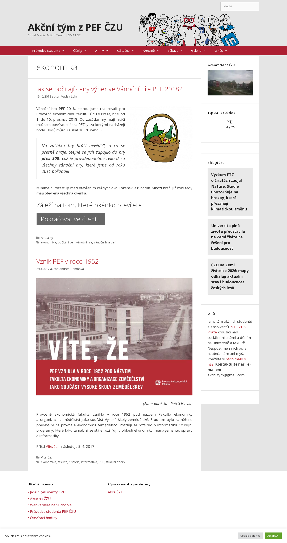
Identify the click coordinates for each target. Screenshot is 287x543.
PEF (101, 462)
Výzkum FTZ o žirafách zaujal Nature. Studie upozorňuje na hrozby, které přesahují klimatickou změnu (229, 191)
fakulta (62, 462)
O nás (219, 50)
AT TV (99, 50)
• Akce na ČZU (39, 498)
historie (74, 462)
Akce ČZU (116, 492)
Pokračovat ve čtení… (71, 219)
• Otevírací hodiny (42, 517)
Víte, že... (47, 457)
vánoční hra (84, 242)
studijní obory (115, 462)
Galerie (196, 50)
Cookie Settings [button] (250, 536)
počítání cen (66, 242)
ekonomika (48, 242)
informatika (89, 462)
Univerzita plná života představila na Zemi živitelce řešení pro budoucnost (228, 237)
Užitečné (123, 50)
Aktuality (47, 238)
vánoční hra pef (104, 242)
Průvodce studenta (46, 50)
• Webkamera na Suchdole (50, 504)
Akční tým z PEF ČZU (75, 27)
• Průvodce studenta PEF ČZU (52, 511)
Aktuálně (149, 50)
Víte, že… (53, 446)
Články (77, 50)
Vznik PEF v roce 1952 (67, 261)
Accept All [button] (273, 536)
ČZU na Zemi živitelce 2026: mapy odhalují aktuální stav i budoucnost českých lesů (230, 276)
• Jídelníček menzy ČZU (47, 492)
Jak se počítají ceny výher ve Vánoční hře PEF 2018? (109, 89)
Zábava (173, 50)
